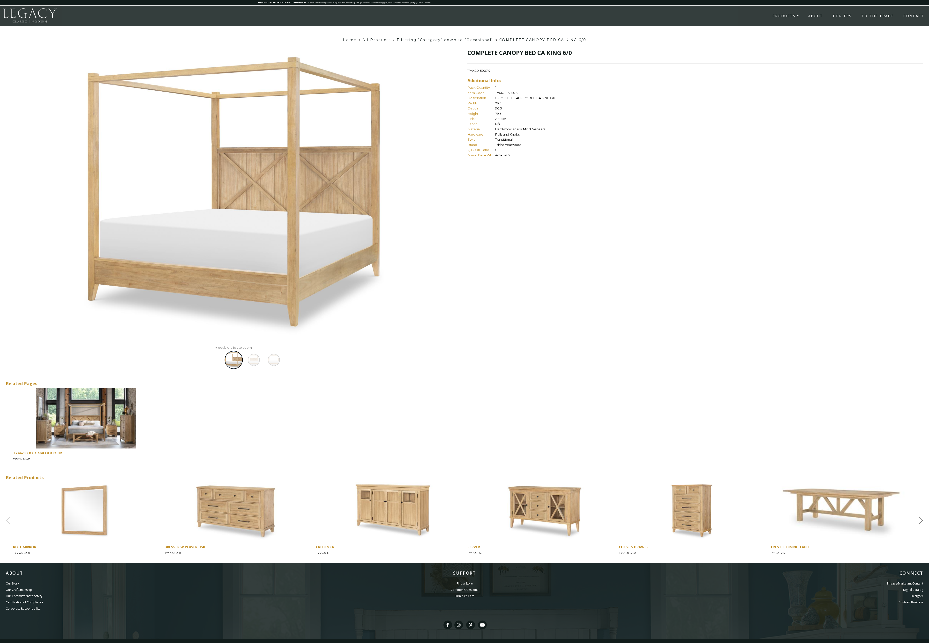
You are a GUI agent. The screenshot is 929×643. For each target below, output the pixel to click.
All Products (376, 40)
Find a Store (465, 583)
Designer (917, 596)
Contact (913, 16)
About (815, 16)
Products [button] (784, 16)
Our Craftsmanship (19, 590)
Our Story (12, 583)
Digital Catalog (913, 590)
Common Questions (464, 590)
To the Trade (877, 16)
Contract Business (911, 602)
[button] (921, 520)
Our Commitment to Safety (24, 596)
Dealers (842, 16)
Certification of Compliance (24, 602)
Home (350, 40)
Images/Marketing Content (905, 583)
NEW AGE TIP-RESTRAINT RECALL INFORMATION (283, 2)
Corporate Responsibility (23, 609)
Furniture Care (464, 596)
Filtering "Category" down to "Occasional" (445, 40)
